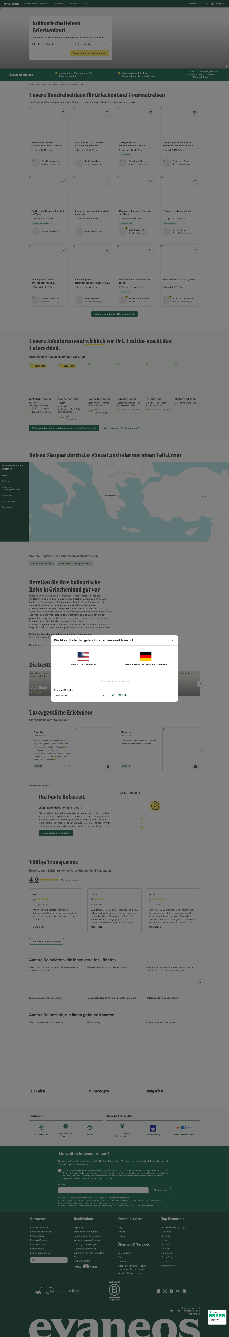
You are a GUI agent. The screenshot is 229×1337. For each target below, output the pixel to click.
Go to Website (119, 695)
